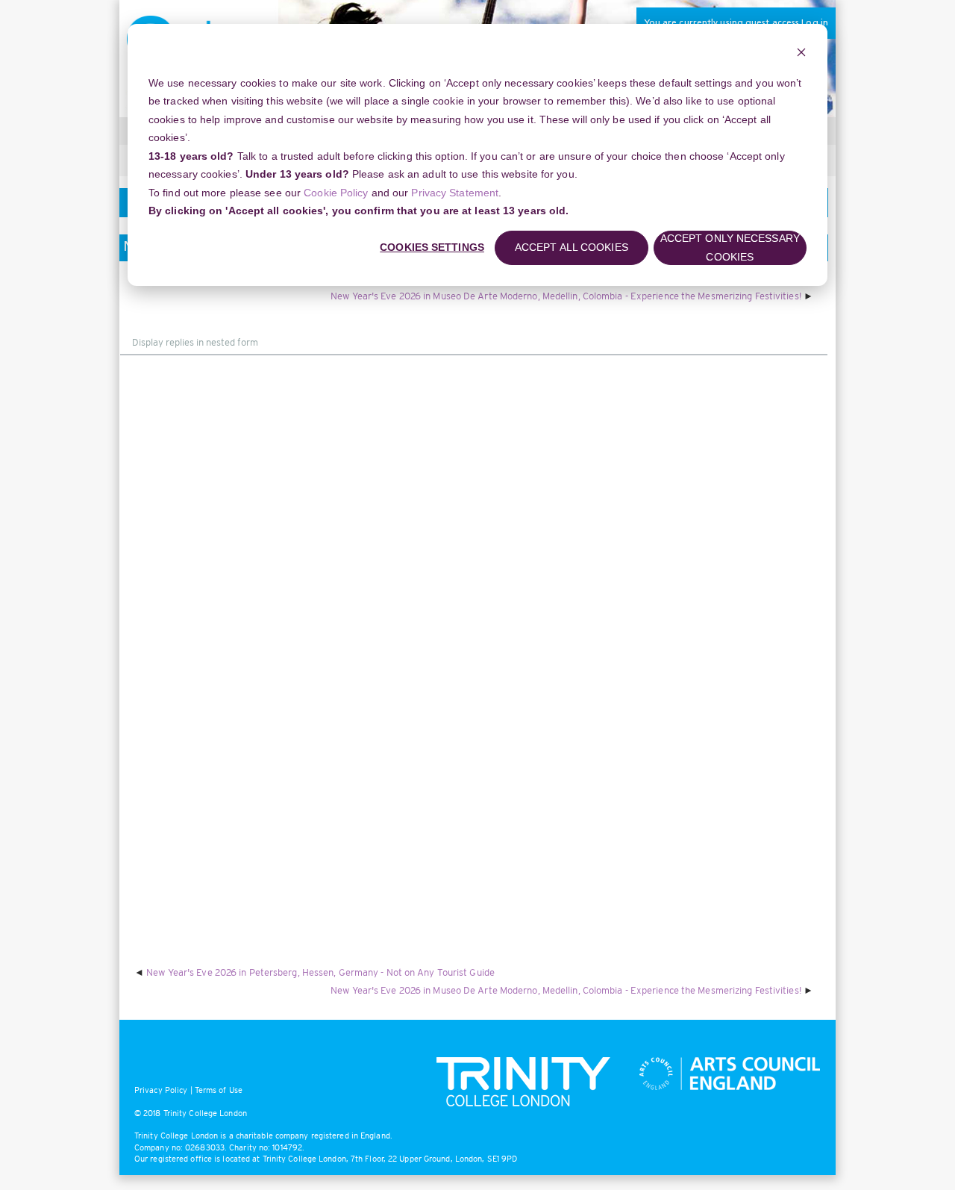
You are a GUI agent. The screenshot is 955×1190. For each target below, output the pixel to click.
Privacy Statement (454, 193)
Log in (814, 23)
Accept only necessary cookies (730, 247)
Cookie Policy (336, 193)
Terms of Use (218, 1089)
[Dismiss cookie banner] (801, 54)
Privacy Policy (160, 1089)
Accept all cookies (571, 247)
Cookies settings (432, 247)
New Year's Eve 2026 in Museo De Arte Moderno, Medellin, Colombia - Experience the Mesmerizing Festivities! (566, 296)
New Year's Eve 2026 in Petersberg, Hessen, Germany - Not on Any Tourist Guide (320, 972)
